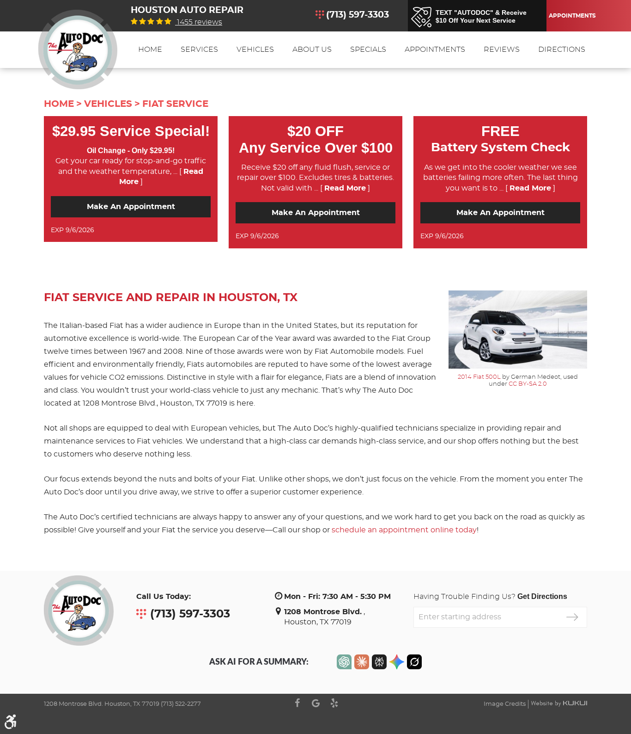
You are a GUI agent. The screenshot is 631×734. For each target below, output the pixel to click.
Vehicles (255, 49)
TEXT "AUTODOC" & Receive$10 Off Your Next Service (481, 16)
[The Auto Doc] (77, 49)
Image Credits (505, 704)
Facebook (297, 703)
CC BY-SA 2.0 (528, 384)
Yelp (334, 703)
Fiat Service (175, 104)
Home (150, 49)
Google (315, 703)
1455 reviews (198, 22)
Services (199, 49)
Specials (368, 49)
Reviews (502, 49)
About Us (312, 49)
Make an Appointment (131, 206)
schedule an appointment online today (404, 530)
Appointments (571, 16)
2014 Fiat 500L (479, 377)
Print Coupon (189, 230)
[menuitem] (150, 50)
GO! (572, 617)
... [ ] (341, 188)
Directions (561, 49)
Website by (559, 703)
